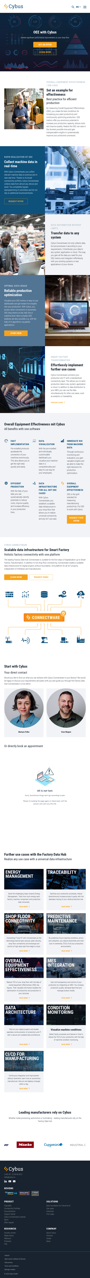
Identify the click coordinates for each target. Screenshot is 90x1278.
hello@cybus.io (9, 1177)
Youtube (10, 1181)
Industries (50, 1211)
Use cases (50, 1208)
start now (16, 333)
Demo (6, 1220)
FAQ (5, 1244)
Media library (9, 1235)
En (77, 6)
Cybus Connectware (13, 1169)
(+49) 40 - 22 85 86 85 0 (13, 1174)
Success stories (10, 1233)
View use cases (57, 402)
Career (48, 1238)
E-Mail (14, 1181)
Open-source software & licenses (15, 1259)
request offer (16, 201)
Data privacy (9, 1262)
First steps (50, 1214)
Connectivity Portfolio (12, 1208)
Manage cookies (10, 1269)
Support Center (9, 1214)
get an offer (45, 44)
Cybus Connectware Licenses (15, 1217)
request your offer (76, 519)
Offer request (9, 1222)
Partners (49, 1235)
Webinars (7, 1238)
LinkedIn (5, 1181)
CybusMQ (7, 1206)
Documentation (9, 1211)
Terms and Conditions (12, 1266)
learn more (45, 52)
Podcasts (7, 1241)
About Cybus (51, 1233)
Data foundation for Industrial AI (58, 1206)
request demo (41, 577)
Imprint (7, 1255)
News (48, 1241)
